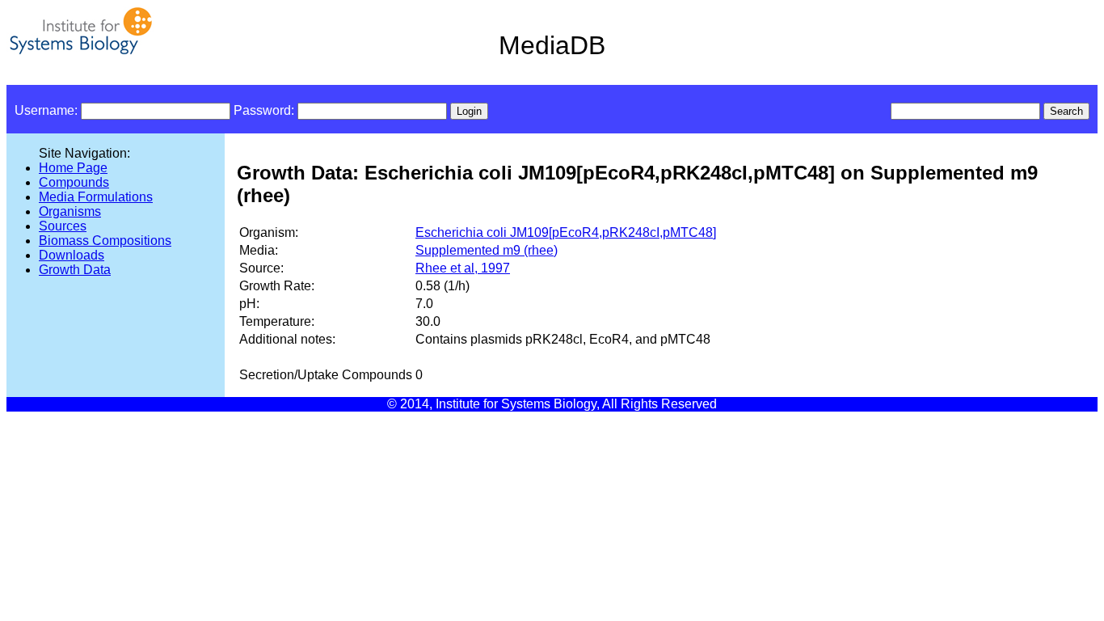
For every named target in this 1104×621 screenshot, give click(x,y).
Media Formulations (96, 197)
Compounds (74, 182)
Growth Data (75, 270)
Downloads (71, 255)
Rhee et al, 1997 (462, 268)
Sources (62, 226)
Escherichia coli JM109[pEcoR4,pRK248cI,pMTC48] (565, 232)
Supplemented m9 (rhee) (486, 250)
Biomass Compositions (105, 240)
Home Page (73, 168)
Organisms (70, 211)
